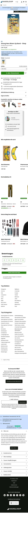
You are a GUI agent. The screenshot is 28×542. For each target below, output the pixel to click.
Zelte (2, 327)
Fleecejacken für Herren (6, 325)
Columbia (17, 291)
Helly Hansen (4, 304)
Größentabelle (23, 66)
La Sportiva (3, 294)
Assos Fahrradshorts (19, 336)
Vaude (16, 294)
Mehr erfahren (5, 54)
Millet (2, 300)
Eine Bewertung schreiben (6, 45)
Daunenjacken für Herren (7, 321)
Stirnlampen (4, 330)
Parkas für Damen (5, 317)
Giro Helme (17, 338)
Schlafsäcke (4, 332)
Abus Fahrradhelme (19, 351)
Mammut (17, 296)
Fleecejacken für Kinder (20, 317)
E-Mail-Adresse (14, 399)
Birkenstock (17, 304)
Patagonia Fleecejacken (20, 321)
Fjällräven (17, 289)
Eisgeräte (3, 338)
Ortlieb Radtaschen (19, 345)
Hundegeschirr (18, 341)
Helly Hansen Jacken (19, 325)
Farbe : (5, 58)
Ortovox (3, 291)
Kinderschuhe (4, 348)
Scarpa (16, 293)
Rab (2, 293)
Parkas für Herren (5, 323)
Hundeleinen (18, 343)
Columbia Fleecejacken (20, 327)
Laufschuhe (4, 344)
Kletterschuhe (4, 346)
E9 (1, 41)
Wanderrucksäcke (5, 336)
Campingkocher (5, 334)
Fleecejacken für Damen (7, 319)
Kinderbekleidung (19, 315)
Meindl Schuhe (18, 332)
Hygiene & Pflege (6, 359)
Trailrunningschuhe (5, 342)
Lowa (2, 296)
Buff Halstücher (18, 349)
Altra (2, 298)
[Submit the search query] (26, 5)
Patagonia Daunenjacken (21, 353)
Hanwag (17, 302)
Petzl (16, 306)
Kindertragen (4, 351)
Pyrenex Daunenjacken (20, 323)
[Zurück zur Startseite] (2, 359)
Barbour (3, 306)
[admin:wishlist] (25, 73)
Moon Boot (3, 302)
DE (16, 1)
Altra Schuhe (18, 347)
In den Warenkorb (12, 73)
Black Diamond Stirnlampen (18, 330)
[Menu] (1, 5)
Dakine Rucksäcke (19, 334)
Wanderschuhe (4, 340)
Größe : (3, 66)
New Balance (18, 300)
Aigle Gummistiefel (19, 319)
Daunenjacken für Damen (7, 315)
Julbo (16, 298)
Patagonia (3, 289)
